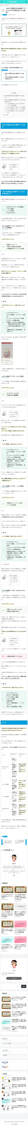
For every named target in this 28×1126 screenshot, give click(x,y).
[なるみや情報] (14, 2)
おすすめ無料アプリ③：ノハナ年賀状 (16, 109)
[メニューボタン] (2, 2)
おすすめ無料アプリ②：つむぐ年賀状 (16, 107)
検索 (24, 986)
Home (5, 1121)
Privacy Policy (17, 1121)
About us (22, 1121)
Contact (8, 1121)
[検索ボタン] (26, 2)
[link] (14, 875)
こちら (14, 978)
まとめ (6, 114)
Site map (12, 1121)
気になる (4, 14)
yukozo (14, 863)
